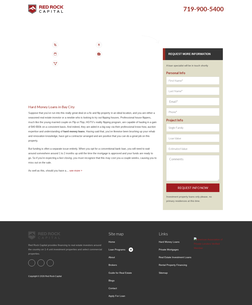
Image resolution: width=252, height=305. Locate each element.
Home (112, 241)
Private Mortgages (169, 249)
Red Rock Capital (53, 276)
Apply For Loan (117, 296)
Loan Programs (117, 249)
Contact (113, 288)
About (112, 257)
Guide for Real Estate (120, 272)
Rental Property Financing (173, 265)
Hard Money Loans (169, 241)
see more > (75, 170)
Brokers (113, 265)
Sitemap (163, 272)
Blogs (112, 280)
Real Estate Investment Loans (175, 257)
